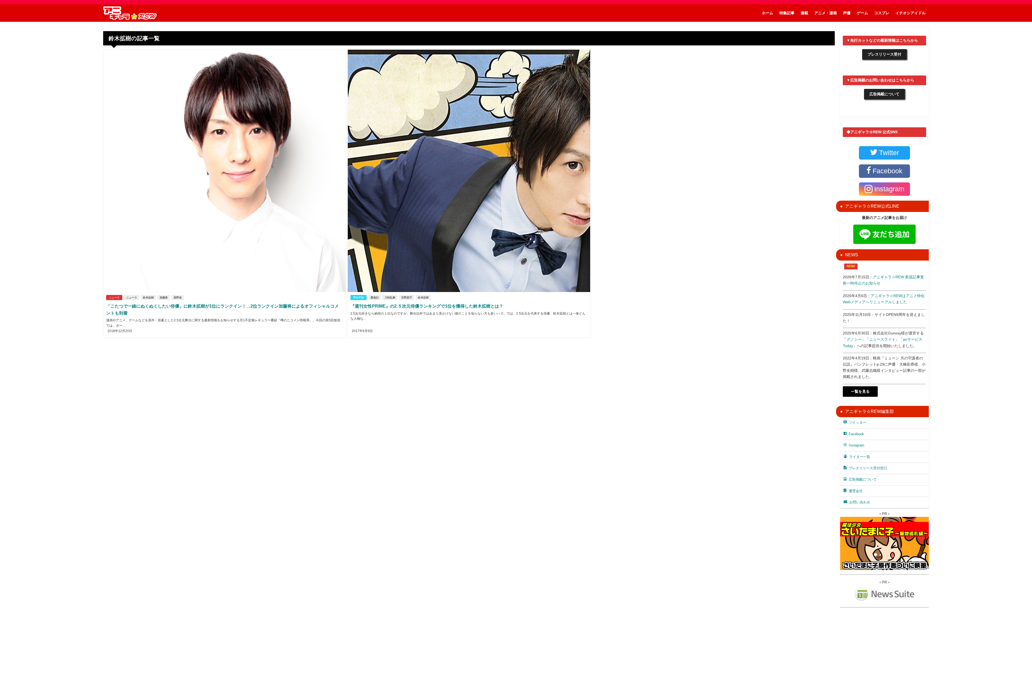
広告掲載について (884, 94)
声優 (847, 13)
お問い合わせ (859, 502)
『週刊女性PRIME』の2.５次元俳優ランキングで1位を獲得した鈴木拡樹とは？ (426, 306)
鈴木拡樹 (148, 297)
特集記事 (786, 13)
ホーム (767, 13)
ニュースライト (882, 339)
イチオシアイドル (910, 13)
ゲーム (862, 13)
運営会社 (856, 491)
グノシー (854, 339)
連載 (804, 13)
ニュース (114, 297)
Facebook (856, 434)
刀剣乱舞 (390, 297)
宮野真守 (406, 297)
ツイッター (857, 422)
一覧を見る (860, 391)
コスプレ (881, 13)
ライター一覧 (859, 457)
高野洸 (178, 297)
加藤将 (164, 297)
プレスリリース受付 (884, 54)
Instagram (856, 445)
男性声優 (358, 297)
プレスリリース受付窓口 (868, 468)
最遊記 (375, 297)
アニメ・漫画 (825, 13)
